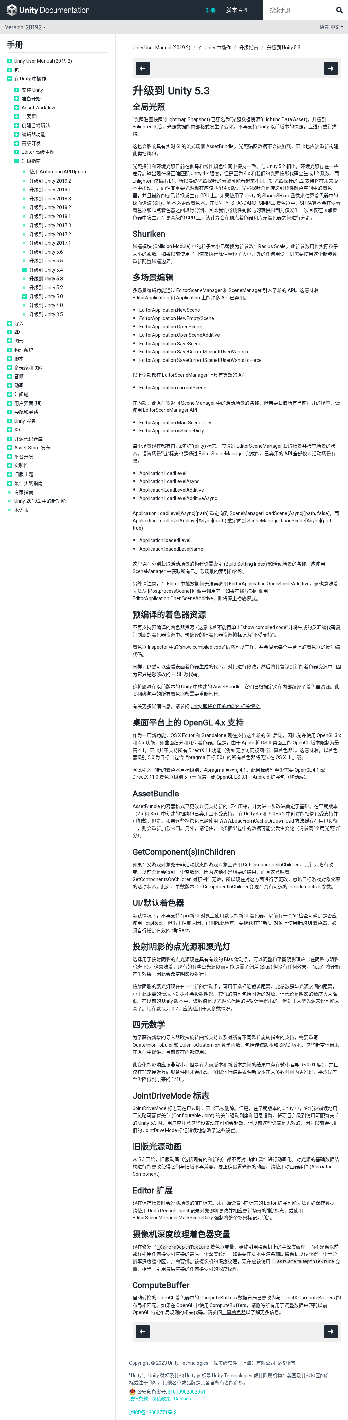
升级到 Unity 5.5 (46, 260)
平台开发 (23, 456)
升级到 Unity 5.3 (46, 278)
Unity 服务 (25, 421)
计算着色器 (234, 1312)
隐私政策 (161, 1398)
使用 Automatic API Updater (59, 171)
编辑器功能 (34, 134)
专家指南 (23, 492)
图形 (19, 341)
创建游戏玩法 (36, 125)
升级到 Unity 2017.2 (50, 234)
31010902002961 (187, 1392)
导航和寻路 (26, 412)
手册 (210, 11)
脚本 (19, 359)
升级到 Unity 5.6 (46, 252)
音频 (19, 376)
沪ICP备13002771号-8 (153, 1412)
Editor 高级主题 (38, 152)
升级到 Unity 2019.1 (50, 189)
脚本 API (236, 10)
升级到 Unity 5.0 (46, 296)
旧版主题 (23, 474)
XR (17, 429)
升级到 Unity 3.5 (46, 314)
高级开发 (31, 143)
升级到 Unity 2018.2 (50, 207)
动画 (19, 385)
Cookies (182, 1398)
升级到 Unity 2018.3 (50, 198)
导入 (19, 323)
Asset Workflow (38, 107)
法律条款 (138, 1398)
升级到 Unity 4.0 (46, 305)
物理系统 (23, 350)
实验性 (21, 465)
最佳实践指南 (28, 483)
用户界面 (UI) (28, 403)
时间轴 (21, 394)
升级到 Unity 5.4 (46, 270)
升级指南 (31, 161)
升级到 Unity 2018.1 (50, 216)
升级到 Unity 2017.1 (50, 243)
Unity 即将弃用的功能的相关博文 (225, 706)
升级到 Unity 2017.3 (50, 225)
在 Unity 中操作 (30, 78)
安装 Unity (32, 90)
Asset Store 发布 (32, 447)
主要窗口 (31, 116)
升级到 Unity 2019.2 (50, 181)
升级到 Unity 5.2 (46, 287)
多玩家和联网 (28, 367)
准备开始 (31, 99)
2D (17, 332)
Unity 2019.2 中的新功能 (40, 501)
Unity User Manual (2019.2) (43, 61)
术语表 (21, 510)
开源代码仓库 (28, 439)
